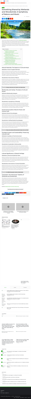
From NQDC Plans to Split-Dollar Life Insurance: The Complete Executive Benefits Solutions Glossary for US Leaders (8, 342)
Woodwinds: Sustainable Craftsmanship (10, 60)
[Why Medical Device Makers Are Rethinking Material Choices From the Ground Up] (6, 221)
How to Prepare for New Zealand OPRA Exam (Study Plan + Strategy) (25, 282)
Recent (5, 287)
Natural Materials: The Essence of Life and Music (10, 50)
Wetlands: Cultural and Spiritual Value (10, 62)
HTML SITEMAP (22, 397)
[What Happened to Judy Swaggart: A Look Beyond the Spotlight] (4, 352)
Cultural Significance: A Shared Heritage (9, 61)
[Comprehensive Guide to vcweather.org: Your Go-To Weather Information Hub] (4, 363)
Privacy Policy (17, 397)
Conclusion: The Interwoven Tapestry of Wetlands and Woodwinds (13, 64)
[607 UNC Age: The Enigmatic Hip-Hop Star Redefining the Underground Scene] (4, 359)
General (3, 7)
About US (29, 397)
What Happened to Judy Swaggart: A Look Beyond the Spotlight (16, 351)
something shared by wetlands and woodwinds (15, 189)
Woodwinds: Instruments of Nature (10, 52)
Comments (25, 287)
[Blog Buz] (6, 1)
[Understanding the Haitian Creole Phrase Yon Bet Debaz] (4, 356)
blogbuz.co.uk (4, 16)
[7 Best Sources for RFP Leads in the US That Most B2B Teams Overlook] (4, 304)
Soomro (19, 396)
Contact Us (25, 397)
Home (14, 397)
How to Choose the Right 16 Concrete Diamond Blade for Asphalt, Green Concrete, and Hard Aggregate (15, 226)
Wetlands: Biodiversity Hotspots (9, 54)
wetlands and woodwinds (23, 40)
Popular (15, 287)
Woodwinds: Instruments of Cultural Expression (11, 63)
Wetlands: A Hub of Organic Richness (10, 51)
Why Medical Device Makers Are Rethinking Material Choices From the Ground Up (6, 225)
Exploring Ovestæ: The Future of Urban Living (12, 186)
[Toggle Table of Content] (21, 49)
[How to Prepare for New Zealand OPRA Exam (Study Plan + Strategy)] (25, 249)
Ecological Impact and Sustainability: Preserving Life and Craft (12, 58)
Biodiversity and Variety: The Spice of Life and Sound (11, 53)
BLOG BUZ (13, 396)
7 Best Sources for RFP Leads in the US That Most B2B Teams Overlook (17, 303)
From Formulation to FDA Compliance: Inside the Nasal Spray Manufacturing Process (22, 325)
